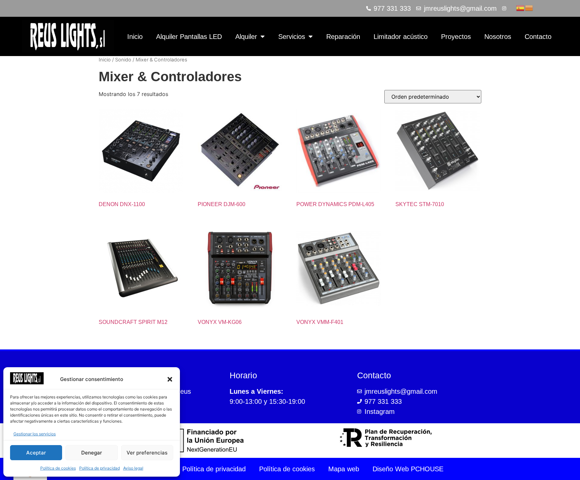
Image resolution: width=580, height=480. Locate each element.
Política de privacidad (99, 468)
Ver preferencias (147, 452)
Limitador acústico (401, 36)
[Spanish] (520, 7)
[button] (169, 379)
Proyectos (456, 36)
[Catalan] (529, 7)
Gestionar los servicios (34, 433)
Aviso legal (133, 468)
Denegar (91, 452)
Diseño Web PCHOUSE (408, 469)
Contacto (538, 36)
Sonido (123, 60)
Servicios (291, 36)
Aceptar (36, 452)
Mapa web (343, 469)
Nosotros (497, 36)
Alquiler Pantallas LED (189, 36)
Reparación (343, 36)
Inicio (135, 36)
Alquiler (246, 36)
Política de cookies (58, 468)
